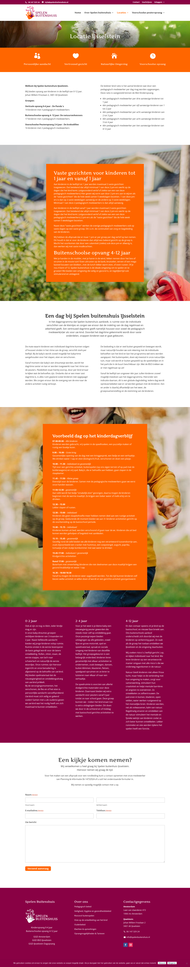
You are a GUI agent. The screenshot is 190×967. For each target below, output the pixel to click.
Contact (136, 2)
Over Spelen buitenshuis (97, 13)
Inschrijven (147, 2)
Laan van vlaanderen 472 (134, 910)
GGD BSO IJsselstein (41, 940)
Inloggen (158, 2)
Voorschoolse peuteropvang (147, 13)
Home (78, 13)
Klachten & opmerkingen (85, 929)
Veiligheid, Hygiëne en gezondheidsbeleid (92, 911)
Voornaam (30, 805)
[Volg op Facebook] (125, 945)
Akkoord (162, 963)
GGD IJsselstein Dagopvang (42, 943)
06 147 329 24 (133, 931)
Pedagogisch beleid (82, 906)
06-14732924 (88, 779)
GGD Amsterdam (41, 936)
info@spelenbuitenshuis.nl (138, 937)
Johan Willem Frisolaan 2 (134, 922)
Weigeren (172, 963)
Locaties (121, 13)
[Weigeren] (186, 963)
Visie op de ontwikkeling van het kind (90, 920)
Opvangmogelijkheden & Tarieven (89, 933)
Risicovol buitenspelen (84, 915)
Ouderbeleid (79, 924)
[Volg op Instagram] (131, 945)
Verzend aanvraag (38, 868)
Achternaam (101, 805)
